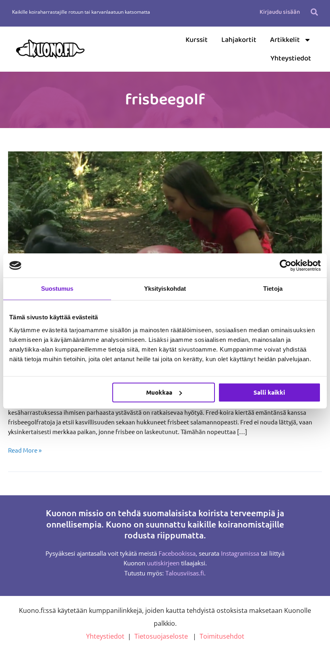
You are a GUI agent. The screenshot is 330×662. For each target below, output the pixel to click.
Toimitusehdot (222, 636)
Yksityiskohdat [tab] (165, 288)
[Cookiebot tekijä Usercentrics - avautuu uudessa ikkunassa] (285, 265)
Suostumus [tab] (57, 288)
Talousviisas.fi (184, 573)
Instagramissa (240, 553)
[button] (314, 12)
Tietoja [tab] (273, 288)
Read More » (24, 449)
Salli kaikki (269, 392)
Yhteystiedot (290, 58)
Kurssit (197, 40)
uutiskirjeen (163, 563)
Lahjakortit (238, 40)
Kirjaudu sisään (280, 12)
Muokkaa (159, 392)
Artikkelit (285, 40)
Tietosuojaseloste (161, 636)
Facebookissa (177, 553)
